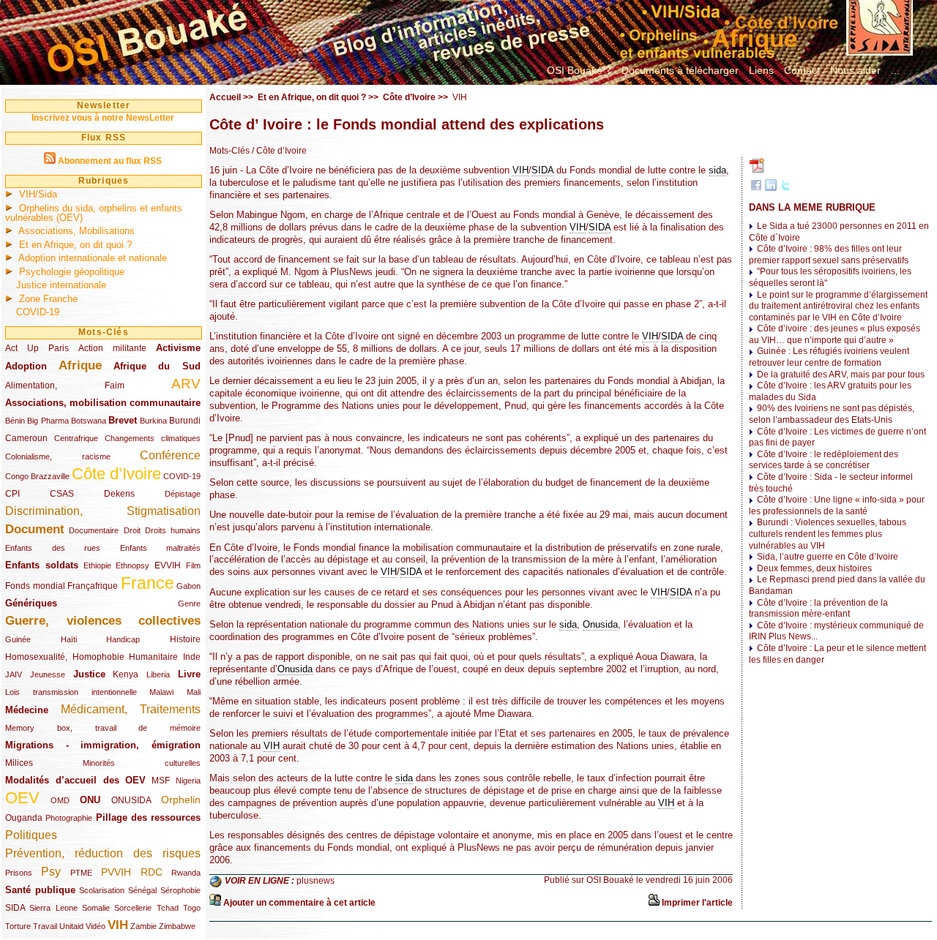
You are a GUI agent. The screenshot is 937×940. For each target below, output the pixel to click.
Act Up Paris (37, 348)
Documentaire (94, 530)
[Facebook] (756, 188)
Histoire (185, 639)
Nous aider (855, 70)
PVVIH (116, 872)
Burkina (153, 420)
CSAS (62, 494)
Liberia (158, 674)
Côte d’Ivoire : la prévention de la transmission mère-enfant (818, 609)
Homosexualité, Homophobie (64, 657)
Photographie (68, 817)
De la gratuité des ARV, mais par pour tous (841, 374)
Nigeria (188, 780)
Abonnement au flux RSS (110, 161)
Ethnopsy (132, 565)
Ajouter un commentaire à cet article (299, 903)
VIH (118, 925)
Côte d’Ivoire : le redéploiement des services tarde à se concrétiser (823, 460)
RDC (152, 872)
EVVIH (167, 565)
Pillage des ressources (148, 817)
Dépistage (183, 493)
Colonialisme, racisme (58, 456)
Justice (89, 674)
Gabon (188, 586)
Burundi (185, 421)
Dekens (119, 494)
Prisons (18, 872)
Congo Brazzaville (37, 476)
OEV (22, 798)
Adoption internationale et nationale (92, 257)
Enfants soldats (41, 565)
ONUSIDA (131, 800)
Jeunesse (47, 674)
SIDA (15, 908)
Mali (194, 692)
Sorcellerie (133, 907)
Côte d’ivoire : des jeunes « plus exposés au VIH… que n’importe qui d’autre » (834, 334)
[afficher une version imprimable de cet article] (654, 903)
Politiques (31, 835)
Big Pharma (47, 420)
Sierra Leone (53, 907)
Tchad (168, 907)
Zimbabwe (177, 926)
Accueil (225, 97)
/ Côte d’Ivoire (278, 151)
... (895, 70)
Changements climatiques (153, 438)
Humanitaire (153, 657)
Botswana (88, 420)
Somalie (96, 907)
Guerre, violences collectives (103, 621)
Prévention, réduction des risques (103, 853)
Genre (189, 603)
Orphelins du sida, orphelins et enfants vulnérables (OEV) (93, 213)
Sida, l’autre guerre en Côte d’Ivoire (827, 557)
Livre (189, 674)
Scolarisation (101, 890)
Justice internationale (61, 284)
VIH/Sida (38, 194)
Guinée (18, 639)
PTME (81, 872)
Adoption (26, 366)
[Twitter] (785, 188)
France (147, 583)
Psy (51, 871)
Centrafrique (76, 438)
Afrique (80, 365)
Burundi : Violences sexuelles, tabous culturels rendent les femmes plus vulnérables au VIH (827, 533)
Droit (132, 530)
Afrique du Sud (157, 366)
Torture (18, 926)
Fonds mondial (35, 586)
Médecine (26, 709)
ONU (90, 799)
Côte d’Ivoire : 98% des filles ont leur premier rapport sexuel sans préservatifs (828, 255)
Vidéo (95, 926)
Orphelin (181, 799)
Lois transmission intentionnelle (71, 692)
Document (34, 529)
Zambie (143, 926)
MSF (161, 780)
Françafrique (92, 586)
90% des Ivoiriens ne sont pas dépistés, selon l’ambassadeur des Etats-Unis (831, 414)
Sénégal (142, 890)
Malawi (161, 692)
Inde (192, 657)
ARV (186, 383)
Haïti (69, 639)
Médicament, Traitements (131, 709)
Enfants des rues (52, 548)
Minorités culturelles (142, 763)
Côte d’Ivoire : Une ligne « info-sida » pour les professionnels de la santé (837, 505)
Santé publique (40, 889)
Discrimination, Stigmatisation (103, 511)
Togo (192, 907)
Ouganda (23, 818)
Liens (761, 70)
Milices (19, 763)
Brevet (122, 420)
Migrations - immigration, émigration (103, 745)
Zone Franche (48, 298)
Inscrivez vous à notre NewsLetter (102, 118)
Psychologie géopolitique (71, 271)
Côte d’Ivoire (116, 474)
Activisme (178, 347)
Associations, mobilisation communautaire (103, 402)
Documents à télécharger (680, 70)
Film (193, 565)
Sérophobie (180, 890)
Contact (802, 70)
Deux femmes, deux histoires (814, 568)
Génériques (31, 603)
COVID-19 (37, 312)
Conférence (170, 455)
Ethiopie (97, 565)
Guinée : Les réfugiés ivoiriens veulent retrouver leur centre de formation (829, 357)
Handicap (123, 639)
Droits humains (173, 530)
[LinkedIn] (771, 188)
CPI (12, 494)
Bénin (15, 420)
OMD (60, 800)
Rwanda (186, 872)
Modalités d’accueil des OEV (75, 780)
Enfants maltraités (160, 548)
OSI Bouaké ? (579, 70)
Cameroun (26, 438)
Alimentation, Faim (64, 385)
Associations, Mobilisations (76, 230)
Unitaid (71, 926)
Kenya (125, 674)
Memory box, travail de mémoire (103, 727)
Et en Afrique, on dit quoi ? (75, 244)
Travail (45, 926)
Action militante (112, 348)
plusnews (315, 881)
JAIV (13, 674)
